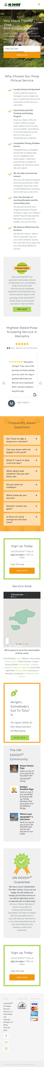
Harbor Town (10, 661)
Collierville (24, 667)
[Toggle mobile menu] (39, 4)
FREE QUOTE (22, 309)
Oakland (15, 667)
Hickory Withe (21, 670)
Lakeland (7, 667)
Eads (19, 658)
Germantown (24, 664)
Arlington (35, 664)
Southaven (29, 673)
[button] (22, 440)
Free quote (22, 55)
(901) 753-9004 (17, 555)
